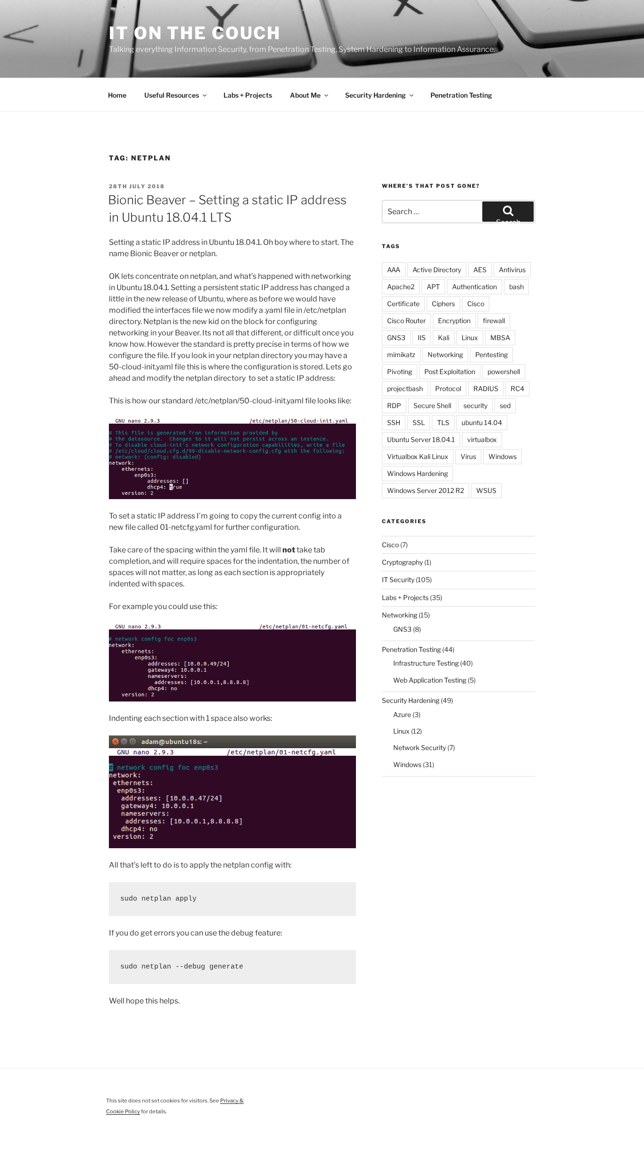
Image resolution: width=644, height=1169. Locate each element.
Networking (445, 355)
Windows (502, 456)
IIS (422, 338)
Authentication (474, 287)
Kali (443, 338)
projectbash (405, 388)
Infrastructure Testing (426, 663)
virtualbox (482, 439)
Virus (468, 456)
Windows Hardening (417, 473)
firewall (494, 321)
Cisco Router (406, 321)
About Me (305, 95)
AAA (393, 270)
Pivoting (399, 371)
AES (480, 270)
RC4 (517, 388)
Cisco (475, 304)
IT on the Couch (195, 33)
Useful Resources (171, 95)
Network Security (419, 747)
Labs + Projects (247, 95)
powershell (503, 371)
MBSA (500, 338)
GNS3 (396, 338)
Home (117, 95)
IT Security (398, 580)
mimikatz (401, 355)
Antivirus (512, 270)
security (475, 405)
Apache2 (400, 287)
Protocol (448, 388)
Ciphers (443, 304)
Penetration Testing (461, 95)
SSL (419, 422)
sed (505, 405)
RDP (394, 405)
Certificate (403, 304)
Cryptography (402, 562)
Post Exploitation (449, 371)
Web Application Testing (429, 680)
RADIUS (485, 388)
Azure (402, 714)
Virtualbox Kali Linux (417, 456)
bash (516, 287)
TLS (443, 422)
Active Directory (437, 270)
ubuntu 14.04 (482, 422)
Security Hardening (375, 95)
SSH (393, 422)
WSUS (486, 490)
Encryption (454, 321)
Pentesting (491, 355)
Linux (470, 338)
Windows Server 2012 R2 (425, 490)
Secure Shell (432, 405)
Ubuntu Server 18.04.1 (421, 439)
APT (433, 287)
